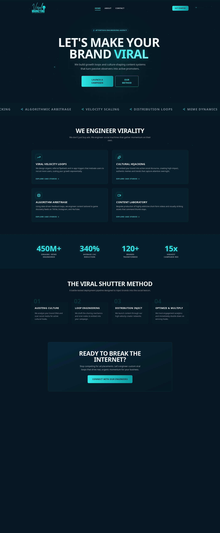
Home (98, 8)
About (108, 8)
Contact (119, 8)
